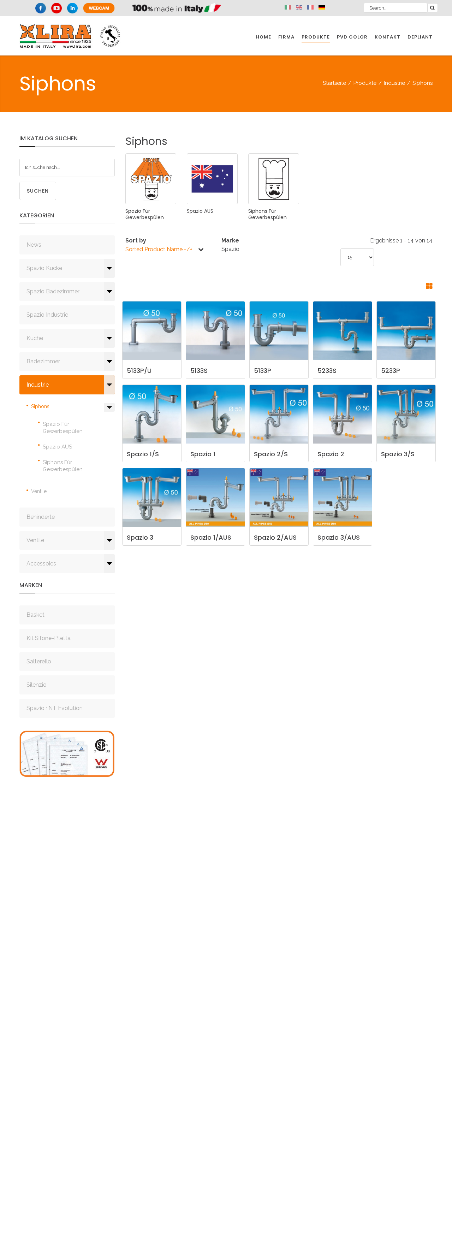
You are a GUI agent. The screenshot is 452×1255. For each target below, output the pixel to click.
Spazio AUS (57, 447)
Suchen (38, 190)
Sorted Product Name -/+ (158, 249)
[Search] (432, 7)
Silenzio (36, 684)
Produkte (364, 83)
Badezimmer (43, 361)
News (33, 244)
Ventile (39, 491)
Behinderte (40, 517)
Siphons (40, 406)
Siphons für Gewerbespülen (63, 466)
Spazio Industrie (47, 314)
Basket (35, 614)
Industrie (394, 83)
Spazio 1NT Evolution (54, 708)
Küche (34, 338)
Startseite (334, 83)
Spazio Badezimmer (52, 291)
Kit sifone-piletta (48, 638)
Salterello (38, 661)
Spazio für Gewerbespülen (63, 427)
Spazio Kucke (44, 268)
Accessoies (41, 563)
